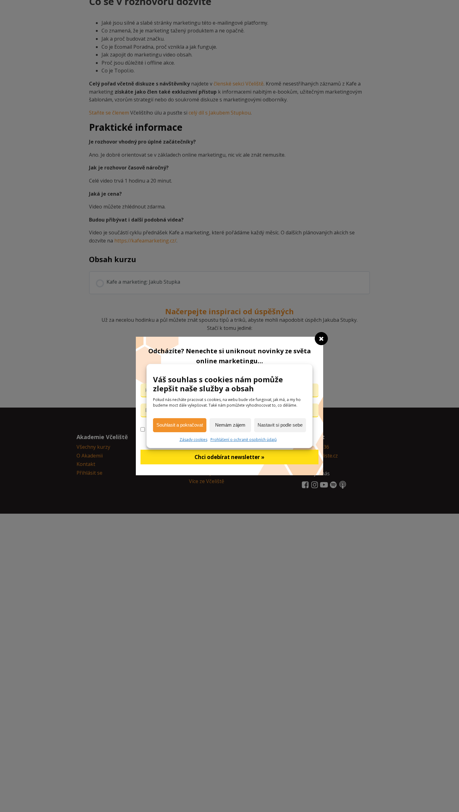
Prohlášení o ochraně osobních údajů (243, 439)
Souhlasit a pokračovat (179, 425)
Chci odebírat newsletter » (229, 457)
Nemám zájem (230, 425)
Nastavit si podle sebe (280, 425)
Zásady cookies (193, 439)
